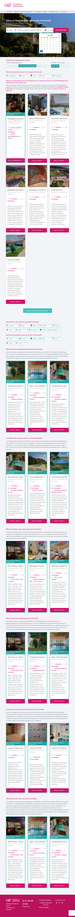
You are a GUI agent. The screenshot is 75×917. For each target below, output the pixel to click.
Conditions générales (45, 900)
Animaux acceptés (66, 66)
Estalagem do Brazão (16, 119)
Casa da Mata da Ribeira (61, 477)
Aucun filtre (55, 66)
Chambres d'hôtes (12, 66)
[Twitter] (62, 903)
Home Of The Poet (59, 748)
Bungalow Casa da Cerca (39, 190)
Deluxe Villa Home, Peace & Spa (41, 118)
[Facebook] (59, 903)
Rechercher (61, 30)
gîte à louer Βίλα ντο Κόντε (15, 121)
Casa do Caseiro (13, 260)
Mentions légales (44, 907)
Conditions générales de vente (46, 903)
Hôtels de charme (43, 66)
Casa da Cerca (57, 190)
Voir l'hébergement (15, 160)
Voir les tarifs (37, 160)
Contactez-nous (60, 900)
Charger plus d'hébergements (37, 311)
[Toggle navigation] (69, 3)
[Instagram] (56, 903)
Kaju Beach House (37, 566)
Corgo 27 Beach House (17, 748)
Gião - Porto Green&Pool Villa (41, 386)
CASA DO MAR (36, 748)
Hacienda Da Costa (59, 386)
